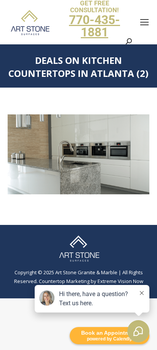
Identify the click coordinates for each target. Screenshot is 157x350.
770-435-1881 (94, 26)
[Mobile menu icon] (144, 22)
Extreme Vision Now (120, 281)
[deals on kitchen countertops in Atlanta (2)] (78, 154)
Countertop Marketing (64, 281)
